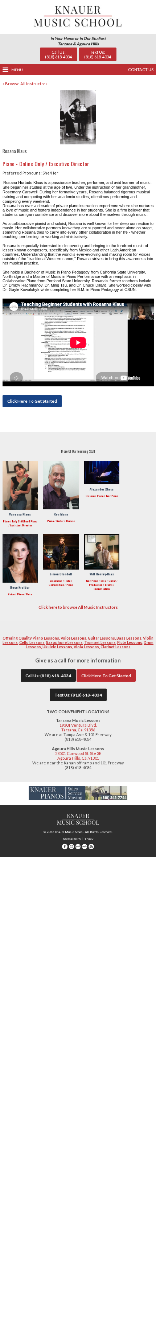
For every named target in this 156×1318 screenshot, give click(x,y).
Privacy (88, 839)
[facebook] (64, 848)
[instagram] (71, 848)
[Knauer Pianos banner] (78, 798)
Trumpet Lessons (100, 642)
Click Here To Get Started (32, 400)
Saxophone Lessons (64, 642)
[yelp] (78, 848)
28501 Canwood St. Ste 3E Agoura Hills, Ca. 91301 (78, 755)
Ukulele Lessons (57, 647)
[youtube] (91, 848)
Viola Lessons (86, 647)
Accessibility (72, 839)
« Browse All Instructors (25, 83)
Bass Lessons (128, 638)
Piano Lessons (46, 638)
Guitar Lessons (101, 638)
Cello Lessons (32, 642)
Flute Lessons (129, 642)
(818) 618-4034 (55, 675)
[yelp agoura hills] (84, 848)
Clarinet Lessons (115, 647)
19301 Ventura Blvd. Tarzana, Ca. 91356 (78, 727)
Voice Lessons (73, 638)
